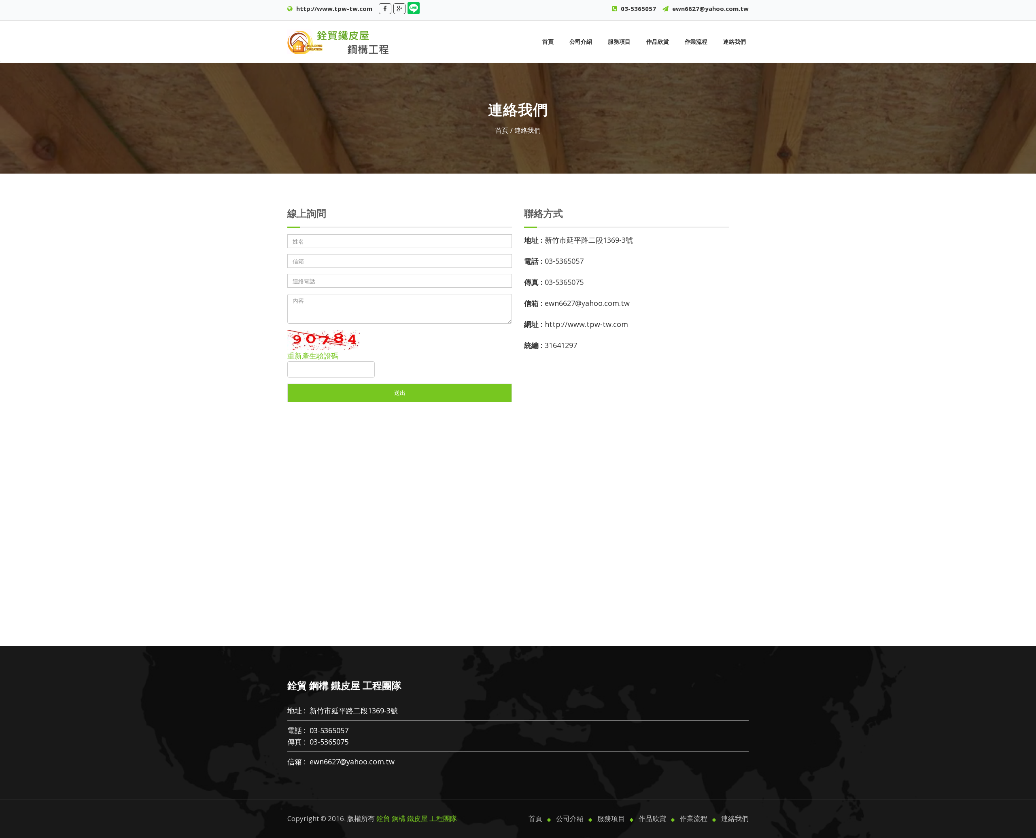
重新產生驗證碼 (312, 356)
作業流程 (696, 41)
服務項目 (619, 41)
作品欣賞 (657, 41)
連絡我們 (734, 41)
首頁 (548, 41)
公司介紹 (580, 41)
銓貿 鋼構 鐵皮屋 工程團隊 (416, 818)
